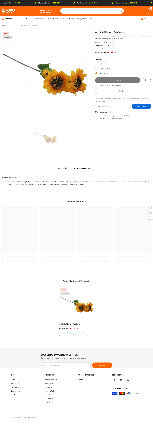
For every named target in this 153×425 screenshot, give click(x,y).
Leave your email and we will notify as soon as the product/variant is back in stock (121, 100)
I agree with (102, 86)
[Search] (92, 11)
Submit (102, 365)
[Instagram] (121, 380)
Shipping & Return (82, 168)
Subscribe (141, 106)
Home (4, 25)
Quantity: (98, 60)
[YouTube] (127, 380)
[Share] (149, 80)
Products (12, 25)
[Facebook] (114, 380)
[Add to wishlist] (144, 80)
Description (62, 168)
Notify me (73, 335)
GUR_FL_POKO (107, 42)
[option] (45, 73)
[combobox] (89, 11)
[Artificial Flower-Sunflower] (76, 304)
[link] (144, 19)
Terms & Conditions (114, 86)
